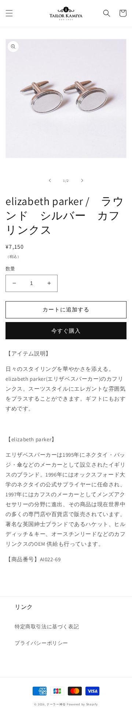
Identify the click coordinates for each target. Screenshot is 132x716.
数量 (10, 269)
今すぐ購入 (66, 330)
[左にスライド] (50, 180)
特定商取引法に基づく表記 (47, 626)
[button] (9, 13)
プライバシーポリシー (41, 643)
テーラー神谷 (56, 704)
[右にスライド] (82, 180)
